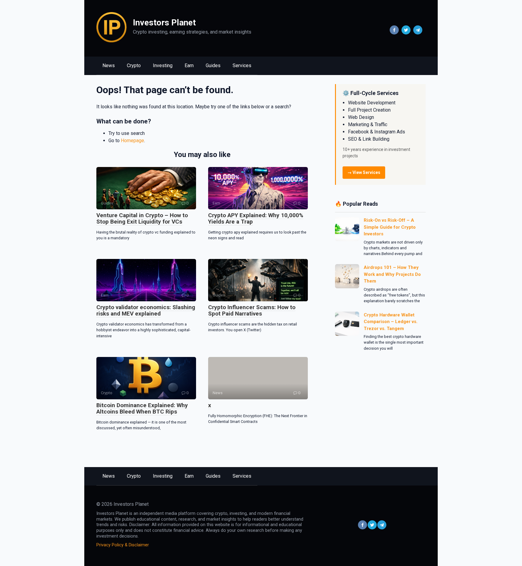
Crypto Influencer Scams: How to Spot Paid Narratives (251, 310)
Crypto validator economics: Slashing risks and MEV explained (145, 310)
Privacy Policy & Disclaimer (122, 545)
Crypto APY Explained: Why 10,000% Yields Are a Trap (255, 218)
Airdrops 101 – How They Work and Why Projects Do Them (392, 274)
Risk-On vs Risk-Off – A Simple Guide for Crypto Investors (390, 227)
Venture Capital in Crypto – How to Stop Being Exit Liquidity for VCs (142, 218)
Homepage (132, 140)
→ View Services (363, 172)
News (108, 65)
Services (242, 65)
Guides (213, 65)
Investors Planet (164, 23)
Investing (162, 65)
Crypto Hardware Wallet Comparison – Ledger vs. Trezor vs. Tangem (390, 321)
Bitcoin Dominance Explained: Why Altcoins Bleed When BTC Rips (142, 408)
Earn (189, 65)
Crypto (134, 65)
